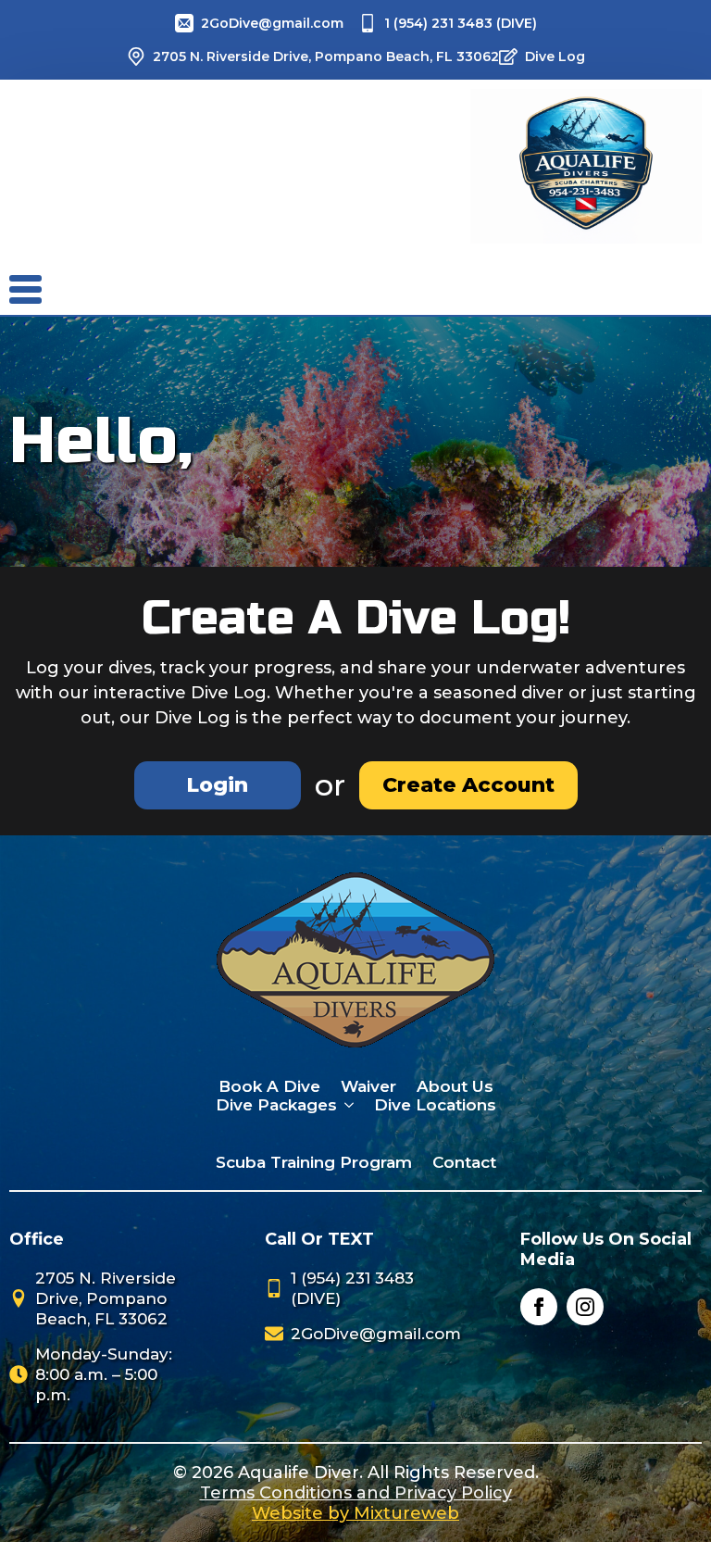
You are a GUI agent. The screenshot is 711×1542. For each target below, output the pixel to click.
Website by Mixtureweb (355, 1513)
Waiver (368, 1086)
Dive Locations (435, 1105)
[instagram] (585, 1306)
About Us (455, 1086)
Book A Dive (269, 1086)
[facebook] (538, 1306)
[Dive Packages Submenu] (346, 1105)
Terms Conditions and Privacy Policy (356, 1493)
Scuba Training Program (314, 1162)
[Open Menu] (37, 289)
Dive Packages (276, 1105)
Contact (464, 1162)
